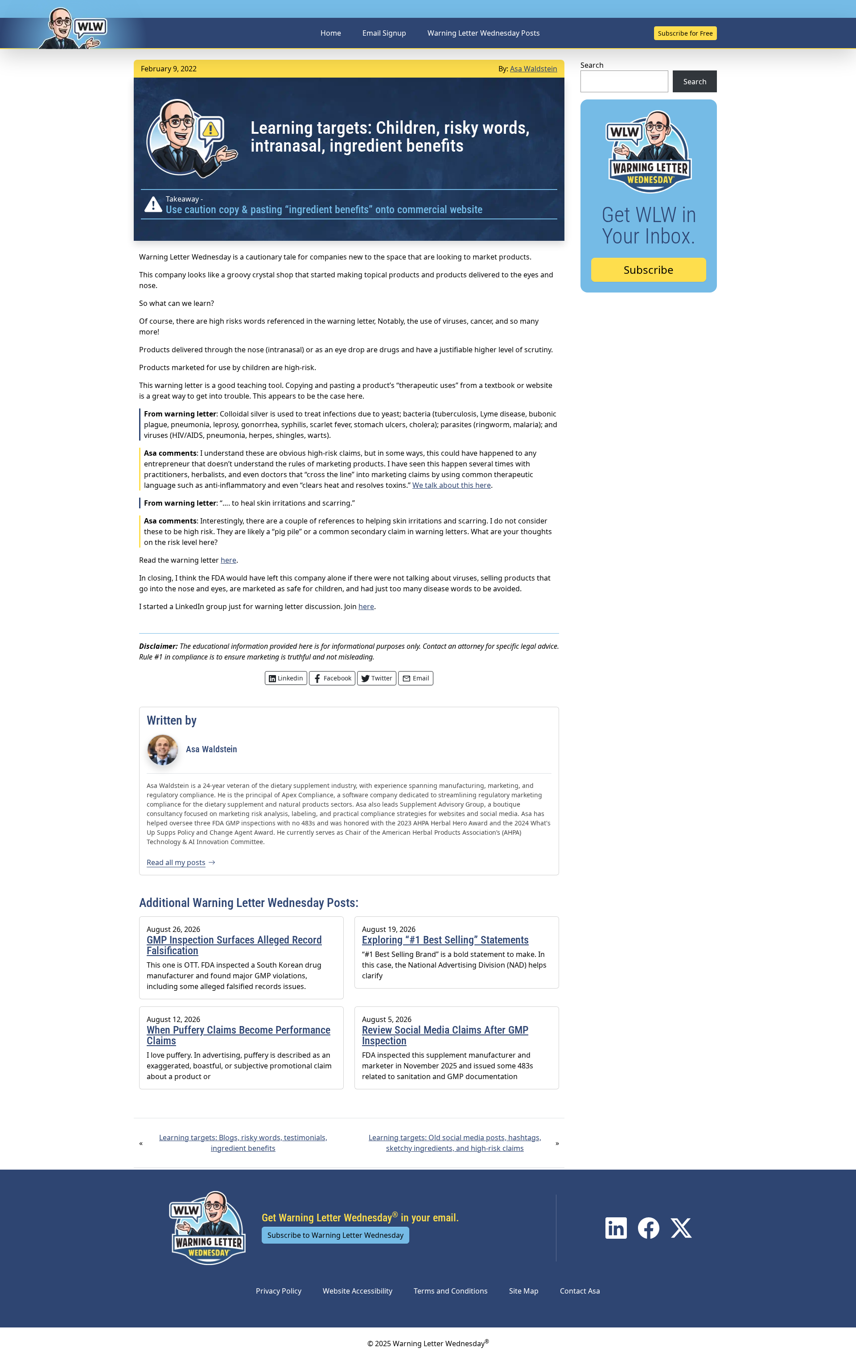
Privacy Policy (278, 1291)
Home (331, 33)
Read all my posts (176, 862)
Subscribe (649, 269)
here (228, 560)
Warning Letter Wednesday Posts (484, 33)
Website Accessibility (357, 1291)
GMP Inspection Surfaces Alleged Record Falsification (234, 945)
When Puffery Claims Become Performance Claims (238, 1035)
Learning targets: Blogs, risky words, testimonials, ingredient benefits (243, 1143)
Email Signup (384, 33)
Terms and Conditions (451, 1291)
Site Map (524, 1291)
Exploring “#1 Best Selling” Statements (445, 940)
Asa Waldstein (533, 69)
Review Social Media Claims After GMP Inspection (445, 1035)
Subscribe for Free (685, 33)
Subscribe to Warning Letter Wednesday (335, 1235)
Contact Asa (580, 1291)
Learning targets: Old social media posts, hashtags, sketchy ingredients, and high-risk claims (455, 1143)
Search (592, 65)
